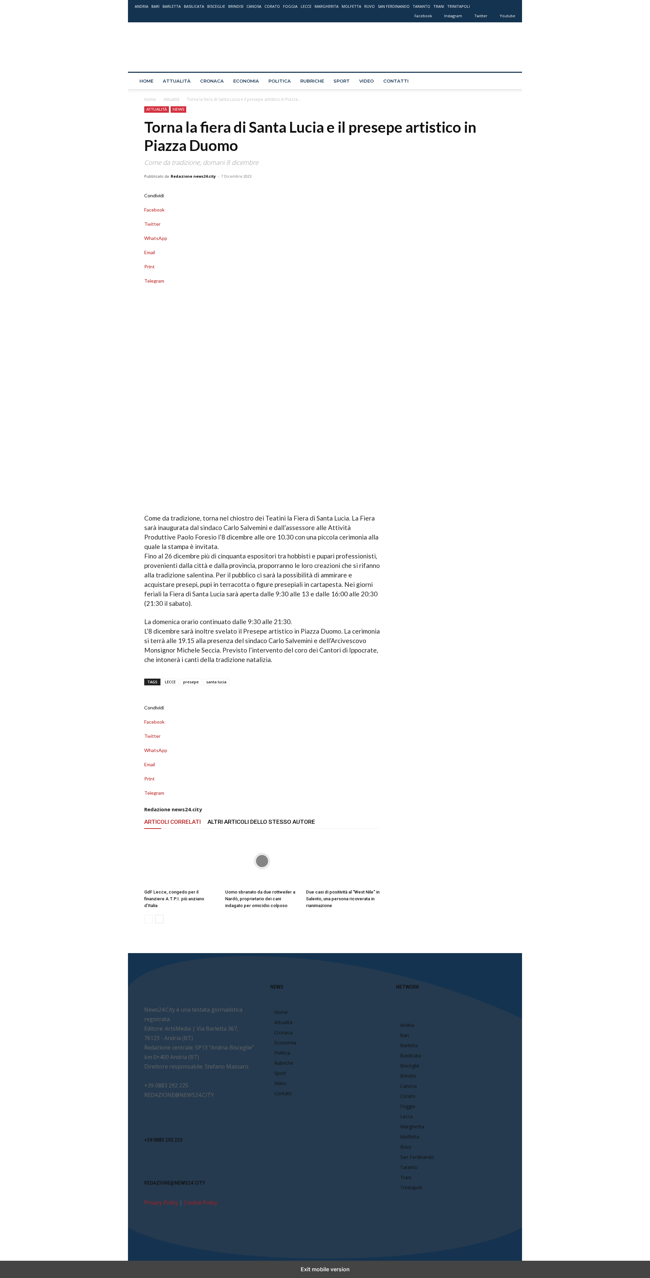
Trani (438, 6)
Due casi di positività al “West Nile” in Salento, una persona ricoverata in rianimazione (343, 898)
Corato (272, 6)
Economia (246, 81)
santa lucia (216, 681)
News (178, 109)
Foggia (290, 6)
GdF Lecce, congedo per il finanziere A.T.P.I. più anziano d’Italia (174, 898)
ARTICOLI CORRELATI (172, 821)
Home (146, 81)
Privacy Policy (161, 1202)
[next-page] (159, 919)
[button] (507, 81)
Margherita (327, 6)
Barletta (171, 6)
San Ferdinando (394, 6)
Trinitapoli (458, 6)
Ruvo (369, 6)
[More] (262, 287)
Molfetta (351, 6)
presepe (191, 681)
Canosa (253, 6)
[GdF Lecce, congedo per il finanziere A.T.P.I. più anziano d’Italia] (181, 861)
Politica (279, 81)
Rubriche (312, 81)
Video (366, 81)
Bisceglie (216, 6)
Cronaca (212, 81)
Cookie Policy (200, 1202)
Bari (155, 6)
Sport (341, 81)
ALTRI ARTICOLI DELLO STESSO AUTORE (261, 821)
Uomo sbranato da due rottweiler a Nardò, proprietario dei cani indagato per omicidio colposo (260, 898)
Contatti (396, 81)
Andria (141, 6)
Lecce (306, 6)
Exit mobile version (325, 1269)
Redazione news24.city (193, 176)
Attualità (177, 81)
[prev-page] (148, 919)
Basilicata (194, 6)
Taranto (421, 6)
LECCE (170, 681)
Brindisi (235, 6)
